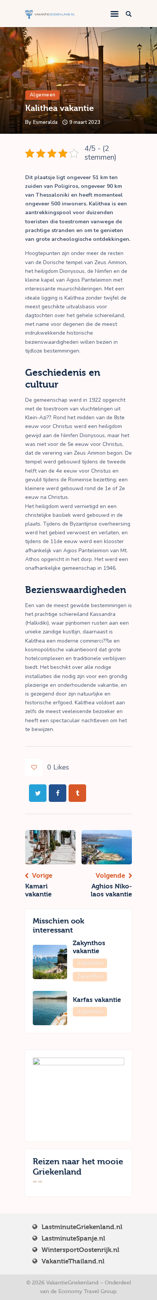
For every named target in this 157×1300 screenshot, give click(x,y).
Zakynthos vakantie (89, 947)
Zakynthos (90, 976)
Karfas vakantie (97, 999)
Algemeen (43, 94)
